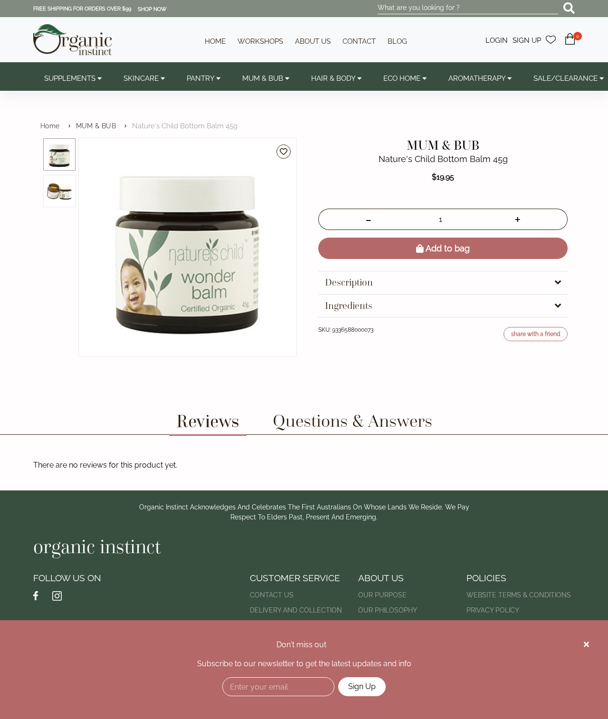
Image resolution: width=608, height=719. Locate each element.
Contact (359, 41)
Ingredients (348, 306)
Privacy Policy (492, 610)
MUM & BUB (96, 126)
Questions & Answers (352, 420)
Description (349, 282)
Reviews (207, 421)
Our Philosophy (387, 610)
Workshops (260, 41)
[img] (586, 644)
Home (215, 41)
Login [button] (496, 40)
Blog (397, 41)
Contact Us (272, 595)
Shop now (152, 9)
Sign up (527, 40)
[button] (570, 44)
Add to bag (447, 248)
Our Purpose (382, 595)
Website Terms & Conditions (518, 595)
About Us (313, 41)
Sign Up (362, 686)
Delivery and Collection (296, 610)
